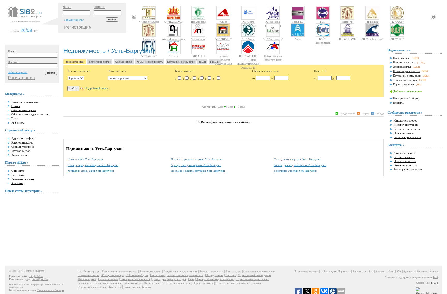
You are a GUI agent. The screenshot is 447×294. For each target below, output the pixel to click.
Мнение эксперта (154, 282)
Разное (434, 271)
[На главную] (32, 18)
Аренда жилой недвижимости (215, 279)
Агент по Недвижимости (174, 56)
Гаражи (214, 61)
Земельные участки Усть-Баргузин (295, 170)
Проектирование (203, 282)
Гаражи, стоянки (403, 84)
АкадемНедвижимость (173, 38)
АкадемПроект (198, 38)
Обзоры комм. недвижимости (29, 114)
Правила (398, 102)
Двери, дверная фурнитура (169, 279)
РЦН (322, 21)
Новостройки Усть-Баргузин (85, 159)
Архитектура (133, 282)
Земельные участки (405, 79)
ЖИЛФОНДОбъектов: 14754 (198, 56)
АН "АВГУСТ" (223, 38)
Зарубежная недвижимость (180, 271)
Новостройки (74, 61)
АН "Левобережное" (372, 38)
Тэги (14, 118)
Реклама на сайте (362, 271)
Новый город (198, 21)
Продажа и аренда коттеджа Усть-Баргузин (198, 170)
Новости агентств (405, 161)
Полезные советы (88, 275)
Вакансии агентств (405, 165)
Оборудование (214, 275)
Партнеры (17, 174)
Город (241, 106)
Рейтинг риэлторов (406, 124)
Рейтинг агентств (404, 157)
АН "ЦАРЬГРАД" (173, 21)
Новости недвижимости (26, 101)
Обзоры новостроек (23, 110)
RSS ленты (17, 122)
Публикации (328, 271)
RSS (398, 271)
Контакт (313, 271)
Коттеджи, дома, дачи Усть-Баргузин (91, 170)
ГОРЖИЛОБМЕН (347, 38)
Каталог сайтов (20, 150)
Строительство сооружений (232, 282)
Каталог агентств (404, 152)
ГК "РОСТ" (397, 21)
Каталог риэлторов (405, 120)
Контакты (17, 183)
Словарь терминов (22, 146)
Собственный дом (137, 275)
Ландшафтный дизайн (109, 282)
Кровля (146, 286)
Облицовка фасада (112, 275)
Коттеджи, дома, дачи (181, 61)
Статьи (15, 106)
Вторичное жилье (100, 61)
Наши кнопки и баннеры (50, 290)
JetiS (435, 277)
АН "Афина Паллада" (248, 38)
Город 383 (297, 21)
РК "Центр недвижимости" (248, 21)
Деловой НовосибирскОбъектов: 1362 (223, 56)
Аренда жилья (123, 61)
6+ (214, 78)
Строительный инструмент (254, 275)
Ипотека (230, 275)
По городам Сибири (406, 98)
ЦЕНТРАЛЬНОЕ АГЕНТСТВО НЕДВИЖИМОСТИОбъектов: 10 (248, 56)
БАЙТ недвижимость (322, 38)
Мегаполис (347, 21)
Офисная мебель (108, 279)
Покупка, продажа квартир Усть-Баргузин (197, 159)
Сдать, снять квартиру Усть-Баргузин (297, 159)
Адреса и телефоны (23, 138)
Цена (220, 106)
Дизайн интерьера (89, 271)
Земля (202, 61)
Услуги (256, 282)
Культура (409, 271)
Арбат (298, 38)
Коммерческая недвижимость (185, 275)
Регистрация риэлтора (407, 137)
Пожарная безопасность (135, 279)
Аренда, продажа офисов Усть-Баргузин (196, 165)
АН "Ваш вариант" (273, 38)
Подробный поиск (96, 88)
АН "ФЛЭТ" (397, 38)
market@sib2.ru (40, 279)
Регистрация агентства (408, 169)
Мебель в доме (87, 279)
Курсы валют (19, 154)
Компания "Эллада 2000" (149, 21)
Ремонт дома (233, 271)
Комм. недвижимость (150, 61)
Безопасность (86, 282)
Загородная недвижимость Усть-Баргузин (300, 165)
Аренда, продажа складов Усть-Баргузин (93, 165)
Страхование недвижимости (119, 271)
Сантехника (157, 275)
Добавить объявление (407, 91)
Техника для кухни (179, 282)
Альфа (223, 21)
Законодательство (22, 142)
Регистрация (77, 27)
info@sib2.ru (36, 276)
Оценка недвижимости (92, 286)
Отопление (114, 286)
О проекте (17, 170)
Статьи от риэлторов (407, 128)
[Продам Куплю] (76, 78)
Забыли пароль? (74, 19)
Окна (191, 279)
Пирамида (372, 21)
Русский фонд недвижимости (273, 21)
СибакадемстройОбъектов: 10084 (273, 56)
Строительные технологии (252, 279)
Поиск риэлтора (404, 132)
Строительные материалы (259, 271)
